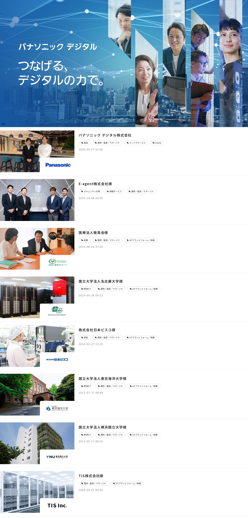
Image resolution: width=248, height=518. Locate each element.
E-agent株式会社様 (95, 183)
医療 (86, 240)
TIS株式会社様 (91, 475)
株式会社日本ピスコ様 (97, 329)
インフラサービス (137, 142)
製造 (86, 142)
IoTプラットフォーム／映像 (142, 240)
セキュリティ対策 (92, 191)
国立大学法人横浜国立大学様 (103, 427)
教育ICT (87, 288)
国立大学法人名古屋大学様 (101, 281)
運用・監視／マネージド (109, 142)
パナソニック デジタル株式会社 (105, 135)
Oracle (158, 142)
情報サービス (115, 191)
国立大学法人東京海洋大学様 (103, 378)
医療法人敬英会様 (93, 232)
